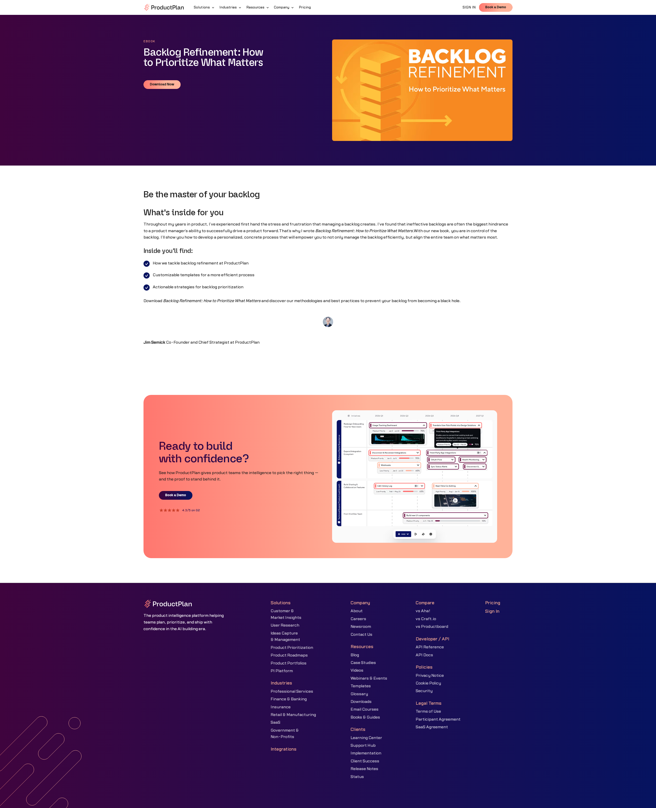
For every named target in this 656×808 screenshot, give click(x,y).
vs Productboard (432, 627)
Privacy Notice (430, 675)
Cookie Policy (428, 683)
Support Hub (363, 745)
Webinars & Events (369, 678)
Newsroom (361, 627)
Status (357, 777)
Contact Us (361, 634)
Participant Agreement (438, 719)
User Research (285, 625)
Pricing (492, 603)
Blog (355, 655)
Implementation (366, 753)
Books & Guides (365, 717)
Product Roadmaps (289, 655)
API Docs (424, 655)
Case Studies (363, 663)
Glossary (359, 694)
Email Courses (364, 709)
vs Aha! (423, 611)
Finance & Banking (289, 699)
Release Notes (364, 769)
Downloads (361, 702)
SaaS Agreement (432, 727)
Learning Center (366, 738)
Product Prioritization (292, 648)
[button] (204, 7)
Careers (358, 619)
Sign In (492, 611)
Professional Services (292, 691)
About (357, 611)
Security (424, 691)
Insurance (281, 707)
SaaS (275, 722)
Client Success (365, 761)
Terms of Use (428, 711)
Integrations (283, 749)
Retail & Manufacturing (293, 715)
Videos (357, 670)
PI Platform (282, 671)
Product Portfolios (288, 663)
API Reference (430, 647)
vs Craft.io (426, 619)
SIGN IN (469, 7)
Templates (361, 686)
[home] (164, 7)
